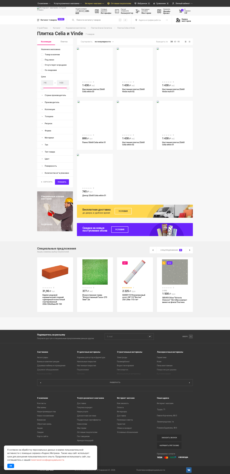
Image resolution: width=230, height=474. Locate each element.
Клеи (159, 361)
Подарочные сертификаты (89, 420)
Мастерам (81, 428)
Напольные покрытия (86, 361)
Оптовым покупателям (87, 432)
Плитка (64, 42)
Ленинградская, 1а (165, 422)
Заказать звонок (169, 438)
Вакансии (41, 420)
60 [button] (175, 42)
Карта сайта (42, 436)
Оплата (120, 407)
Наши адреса (163, 398)
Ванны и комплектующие (48, 361)
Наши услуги (82, 412)
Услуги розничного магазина (90, 398)
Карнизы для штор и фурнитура (91, 357)
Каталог (56, 28)
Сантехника (42, 352)
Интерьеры (122, 412)
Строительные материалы (129, 352)
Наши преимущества (46, 412)
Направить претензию (169, 445)
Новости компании (45, 416)
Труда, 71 (161, 409)
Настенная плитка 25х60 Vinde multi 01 (173, 90)
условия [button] (123, 211)
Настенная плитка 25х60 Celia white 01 (173, 143)
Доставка (81, 403)
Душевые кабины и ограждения (51, 365)
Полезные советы (125, 420)
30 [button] (172, 42)
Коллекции (46, 42)
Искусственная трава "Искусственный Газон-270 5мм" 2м (94, 297)
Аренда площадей (85, 440)
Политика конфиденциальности (150, 470)
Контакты (41, 403)
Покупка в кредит (85, 407)
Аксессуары (42, 357)
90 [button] (178, 42)
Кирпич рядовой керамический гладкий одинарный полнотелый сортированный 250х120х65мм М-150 (53, 299)
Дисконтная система (86, 416)
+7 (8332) (82, 12)
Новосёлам (82, 424)
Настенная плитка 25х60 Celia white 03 (93, 90)
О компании (42, 398)
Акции (40, 428)
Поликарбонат (123, 361)
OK (10, 466)
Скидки (40, 432)
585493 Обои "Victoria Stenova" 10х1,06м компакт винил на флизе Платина (174, 300)
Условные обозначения (127, 432)
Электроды (122, 357)
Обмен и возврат (124, 428)
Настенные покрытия (86, 365)
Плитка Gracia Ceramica (101, 28)
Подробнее (46, 225)
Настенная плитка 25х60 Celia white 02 (133, 143)
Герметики (161, 357)
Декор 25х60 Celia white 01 (94, 195)
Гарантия (121, 424)
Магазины (41, 407)
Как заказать (123, 403)
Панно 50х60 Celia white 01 (94, 142)
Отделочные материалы (88, 352)
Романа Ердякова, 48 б (167, 428)
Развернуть (115, 382)
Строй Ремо (42, 28)
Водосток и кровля (125, 365)
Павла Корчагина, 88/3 (167, 416)
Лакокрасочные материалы (170, 352)
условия (119, 229)
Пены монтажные (164, 365)
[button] (186, 42)
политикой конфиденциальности (47, 460)
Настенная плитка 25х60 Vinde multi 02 (133, 90)
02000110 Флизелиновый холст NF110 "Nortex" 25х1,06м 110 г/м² (133, 297)
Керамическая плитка (76, 28)
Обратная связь (44, 424)
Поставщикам (83, 436)
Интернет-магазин (126, 398)
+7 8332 (45, 470)
